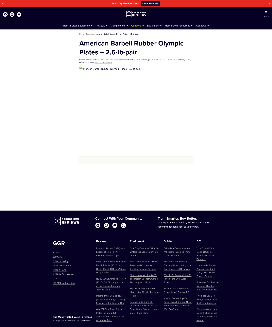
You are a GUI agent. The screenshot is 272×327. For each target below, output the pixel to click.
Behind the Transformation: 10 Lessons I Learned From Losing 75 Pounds (177, 252)
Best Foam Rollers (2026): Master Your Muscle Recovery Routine (144, 292)
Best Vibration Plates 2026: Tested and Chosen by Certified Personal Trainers (143, 265)
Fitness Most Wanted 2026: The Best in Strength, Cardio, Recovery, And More (144, 278)
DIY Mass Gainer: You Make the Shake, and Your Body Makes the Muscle (206, 315)
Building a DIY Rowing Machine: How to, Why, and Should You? (207, 286)
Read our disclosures (103, 62)
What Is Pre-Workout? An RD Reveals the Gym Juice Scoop (177, 278)
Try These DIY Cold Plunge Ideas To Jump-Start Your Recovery (207, 299)
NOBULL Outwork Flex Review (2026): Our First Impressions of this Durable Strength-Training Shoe (111, 284)
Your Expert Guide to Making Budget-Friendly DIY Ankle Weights (206, 254)
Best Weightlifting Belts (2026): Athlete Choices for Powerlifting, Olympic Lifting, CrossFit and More (144, 307)
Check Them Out (150, 3)
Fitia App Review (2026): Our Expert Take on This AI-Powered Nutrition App (110, 252)
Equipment (90, 34)
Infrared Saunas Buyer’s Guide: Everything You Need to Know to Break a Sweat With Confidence (178, 304)
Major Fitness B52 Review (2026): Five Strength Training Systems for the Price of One (111, 299)
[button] (3, 3)
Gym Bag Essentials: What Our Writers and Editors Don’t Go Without (145, 252)
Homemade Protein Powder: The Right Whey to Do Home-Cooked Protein (206, 271)
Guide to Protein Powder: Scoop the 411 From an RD (176, 290)
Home (81, 34)
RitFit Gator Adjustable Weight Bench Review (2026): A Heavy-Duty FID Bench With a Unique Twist (111, 267)
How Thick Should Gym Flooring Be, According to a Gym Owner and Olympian (177, 265)
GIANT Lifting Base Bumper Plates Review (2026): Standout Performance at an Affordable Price (110, 315)
